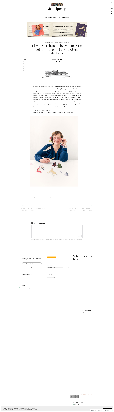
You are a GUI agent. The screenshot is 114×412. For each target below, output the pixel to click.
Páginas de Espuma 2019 (71, 197)
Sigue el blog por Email (27, 254)
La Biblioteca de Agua (60, 197)
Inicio (25, 14)
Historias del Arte (54, 197)
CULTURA (69, 14)
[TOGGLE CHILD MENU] (28, 14)
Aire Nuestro (57, 8)
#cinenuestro (61, 14)
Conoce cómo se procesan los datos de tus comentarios (68, 239)
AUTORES (36, 14)
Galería (75, 14)
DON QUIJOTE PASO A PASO (86, 394)
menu (112, 2)
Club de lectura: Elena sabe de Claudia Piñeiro (33, 209)
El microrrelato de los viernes (64, 42)
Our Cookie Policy (34, 409)
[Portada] (112, 11)
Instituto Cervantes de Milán (48, 14)
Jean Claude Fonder (49, 42)
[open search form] (112, 2)
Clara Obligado (37, 197)
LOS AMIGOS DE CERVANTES (86, 379)
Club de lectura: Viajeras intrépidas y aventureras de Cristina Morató (78, 209)
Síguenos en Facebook (27, 274)
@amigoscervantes (27, 288)
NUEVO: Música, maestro (64, 17)
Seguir (40, 263)
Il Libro (78, 404)
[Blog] (112, 13)
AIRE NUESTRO (83, 363)
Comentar (78, 236)
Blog (31, 14)
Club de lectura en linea (50, 17)
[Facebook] (112, 17)
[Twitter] (112, 15)
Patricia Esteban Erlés (85, 14)
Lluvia (66, 197)
